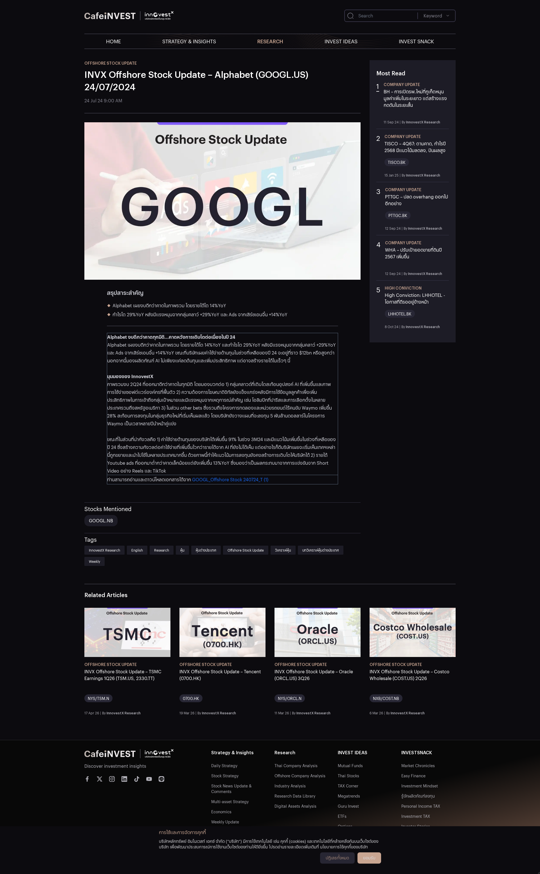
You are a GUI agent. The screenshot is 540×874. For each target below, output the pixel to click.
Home (113, 41)
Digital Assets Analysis (295, 806)
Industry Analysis (290, 786)
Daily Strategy (224, 765)
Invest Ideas (341, 41)
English (137, 550)
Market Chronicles (418, 765)
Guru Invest (348, 806)
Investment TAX (415, 816)
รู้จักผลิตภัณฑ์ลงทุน (418, 796)
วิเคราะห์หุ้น (283, 550)
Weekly (94, 561)
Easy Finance (413, 775)
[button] (412, 103)
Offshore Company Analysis (299, 775)
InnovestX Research (104, 550)
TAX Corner (348, 786)
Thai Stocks (348, 775)
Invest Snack (416, 41)
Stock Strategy (224, 775)
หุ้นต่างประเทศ (206, 550)
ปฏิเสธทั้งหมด (337, 858)
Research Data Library (294, 796)
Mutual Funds (350, 765)
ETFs (342, 816)
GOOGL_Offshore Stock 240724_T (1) (230, 479)
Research (270, 41)
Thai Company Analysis (296, 765)
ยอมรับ (369, 858)
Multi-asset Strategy (230, 801)
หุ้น (182, 550)
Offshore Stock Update (246, 550)
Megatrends (349, 796)
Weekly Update (225, 822)
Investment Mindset (419, 786)
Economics (221, 811)
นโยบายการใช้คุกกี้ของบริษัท (344, 847)
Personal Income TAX (420, 806)
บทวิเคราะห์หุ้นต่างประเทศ (320, 550)
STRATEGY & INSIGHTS (189, 41)
